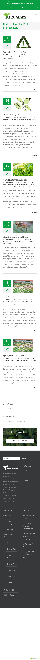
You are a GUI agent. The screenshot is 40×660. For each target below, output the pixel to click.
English (7, 458)
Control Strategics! (11, 114)
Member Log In (28, 471)
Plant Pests (22, 56)
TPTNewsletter (9, 55)
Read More (34, 90)
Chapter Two (11, 549)
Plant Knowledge (23, 119)
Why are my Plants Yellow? (29, 516)
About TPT (8, 515)
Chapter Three (10, 556)
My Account (27, 466)
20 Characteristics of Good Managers (29, 536)
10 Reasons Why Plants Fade (28, 545)
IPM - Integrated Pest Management (17, 184)
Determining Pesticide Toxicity (16, 52)
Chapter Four (11, 564)
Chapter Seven (10, 583)
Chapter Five (11, 570)
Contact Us (26, 481)
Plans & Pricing (10, 523)
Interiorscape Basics (8, 535)
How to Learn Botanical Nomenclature (28, 526)
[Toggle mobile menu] (36, 14)
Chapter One (11, 543)
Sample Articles (9, 529)
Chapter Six (11, 576)
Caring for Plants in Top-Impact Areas (28, 554)
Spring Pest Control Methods (15, 355)
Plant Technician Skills (15, 186)
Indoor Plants (9, 595)
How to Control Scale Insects (15, 296)
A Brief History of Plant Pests (15, 180)
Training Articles (9, 590)
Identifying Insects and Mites (15, 237)
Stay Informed (28, 476)
